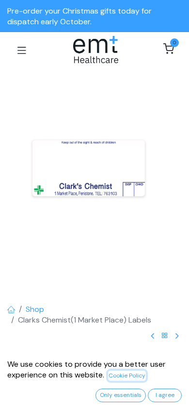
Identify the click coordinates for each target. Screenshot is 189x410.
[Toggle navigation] (22, 49)
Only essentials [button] (121, 395)
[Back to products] (165, 336)
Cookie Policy (127, 375)
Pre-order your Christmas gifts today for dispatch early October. (79, 16)
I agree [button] (165, 395)
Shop (35, 309)
